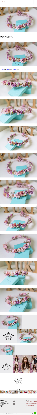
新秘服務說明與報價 (2, 408)
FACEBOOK (18, 403)
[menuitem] (6, 2)
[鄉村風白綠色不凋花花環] (11, 392)
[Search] (32, 2)
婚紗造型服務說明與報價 (3, 409)
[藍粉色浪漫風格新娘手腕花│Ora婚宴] (30, 392)
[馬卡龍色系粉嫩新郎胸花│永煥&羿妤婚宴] (7, 392)
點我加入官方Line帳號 (18, 384)
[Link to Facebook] (35, 2)
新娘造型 (7, 69)
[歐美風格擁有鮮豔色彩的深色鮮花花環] (25, 392)
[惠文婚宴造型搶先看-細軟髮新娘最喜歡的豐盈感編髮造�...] (0, 207)
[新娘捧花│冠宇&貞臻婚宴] (2, 392)
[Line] (35, 413)
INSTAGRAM (18, 401)
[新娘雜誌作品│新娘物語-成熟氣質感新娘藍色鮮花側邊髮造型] (16, 392)
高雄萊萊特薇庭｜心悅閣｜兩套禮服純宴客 (30, 406)
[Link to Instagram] (34, 2)
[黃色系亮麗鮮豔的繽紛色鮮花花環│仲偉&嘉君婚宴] (20, 392)
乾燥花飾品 (14, 69)
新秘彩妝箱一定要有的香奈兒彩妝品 (30, 405)
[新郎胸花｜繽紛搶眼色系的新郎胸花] (34, 392)
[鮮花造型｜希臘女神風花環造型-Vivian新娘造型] (36, 207)
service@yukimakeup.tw (5, 406)
